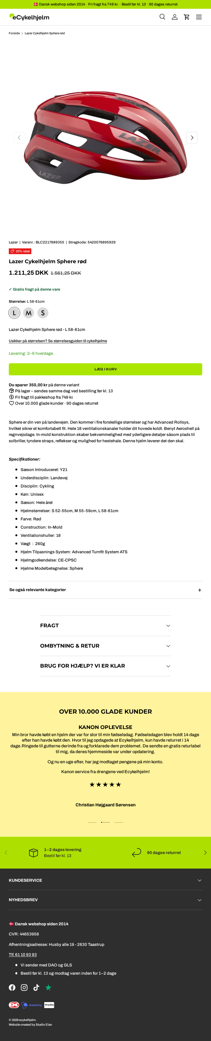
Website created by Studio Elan (30, 1024)
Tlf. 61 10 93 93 (23, 954)
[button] (187, 17)
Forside (14, 33)
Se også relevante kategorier (37, 590)
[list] (105, 137)
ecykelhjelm (27, 1020)
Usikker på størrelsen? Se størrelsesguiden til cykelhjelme (58, 341)
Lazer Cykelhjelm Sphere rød (45, 33)
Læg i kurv (106, 369)
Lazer (13, 242)
